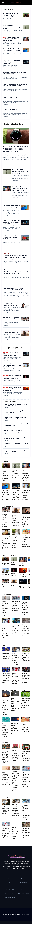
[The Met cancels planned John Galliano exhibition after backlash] (25, 321)
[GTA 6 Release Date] (26, 367)
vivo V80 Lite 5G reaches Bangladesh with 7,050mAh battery (10, 305)
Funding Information (10, 897)
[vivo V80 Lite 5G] (25, 308)
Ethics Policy (23, 889)
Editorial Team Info (9, 889)
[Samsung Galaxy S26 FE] (26, 52)
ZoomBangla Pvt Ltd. (12, 914)
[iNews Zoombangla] (16, 2)
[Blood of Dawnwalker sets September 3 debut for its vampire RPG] (26, 390)
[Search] (29, 2)
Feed (9, 886)
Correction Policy (9, 893)
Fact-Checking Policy (23, 893)
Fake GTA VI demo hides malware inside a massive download (15, 73)
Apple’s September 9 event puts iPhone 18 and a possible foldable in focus (15, 85)
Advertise (23, 878)
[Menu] (3, 2)
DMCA (9, 882)
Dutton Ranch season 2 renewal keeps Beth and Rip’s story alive (11, 332)
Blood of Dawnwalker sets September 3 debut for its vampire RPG (14, 97)
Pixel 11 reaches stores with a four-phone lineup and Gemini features (11, 38)
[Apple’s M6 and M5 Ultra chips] (26, 63)
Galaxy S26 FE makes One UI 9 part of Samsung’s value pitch (11, 49)
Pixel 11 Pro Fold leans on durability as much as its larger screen (12, 27)
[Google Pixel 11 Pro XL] (26, 40)
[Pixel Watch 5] (26, 17)
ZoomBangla (26, 914)
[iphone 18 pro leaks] (26, 378)
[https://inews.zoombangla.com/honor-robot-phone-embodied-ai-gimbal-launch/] (25, 335)
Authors (23, 886)
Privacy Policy (23, 882)
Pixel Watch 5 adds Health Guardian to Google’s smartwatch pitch (10, 15)
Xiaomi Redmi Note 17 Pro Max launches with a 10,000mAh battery (14, 108)
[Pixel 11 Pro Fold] (26, 28)
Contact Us (23, 875)
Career (9, 878)
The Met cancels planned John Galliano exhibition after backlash (11, 319)
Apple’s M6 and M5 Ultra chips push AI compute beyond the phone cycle (11, 62)
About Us (9, 875)
